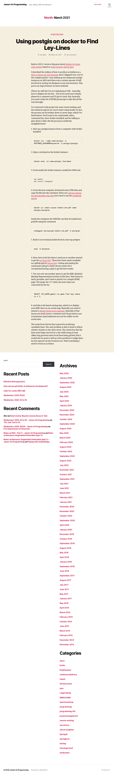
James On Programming (15, 4)
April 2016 (64, 608)
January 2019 (66, 562)
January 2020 (66, 530)
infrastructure (66, 684)
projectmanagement (69, 716)
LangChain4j (65, 693)
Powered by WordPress (39, 770)
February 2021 (66, 497)
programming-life (67, 711)
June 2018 (64, 571)
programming (66, 707)
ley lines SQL (45, 260)
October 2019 (66, 539)
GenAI (62, 679)
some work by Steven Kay (62, 67)
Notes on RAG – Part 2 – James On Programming (24, 433)
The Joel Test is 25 (12, 422)
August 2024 (65, 428)
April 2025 (64, 401)
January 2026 (66, 378)
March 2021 (65, 493)
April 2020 (64, 525)
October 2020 (66, 516)
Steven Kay (52, 263)
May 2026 (64, 373)
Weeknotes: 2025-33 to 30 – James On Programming (27, 420)
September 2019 (67, 543)
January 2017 (66, 598)
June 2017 (64, 589)
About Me (97, 4)
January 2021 (66, 502)
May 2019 (64, 553)
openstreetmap (56, 34)
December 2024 (67, 410)
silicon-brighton (67, 730)
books (62, 665)
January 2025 (66, 405)
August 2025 (65, 387)
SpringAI (64, 734)
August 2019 (65, 548)
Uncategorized (66, 748)
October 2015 (66, 621)
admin (44, 55)
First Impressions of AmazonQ (17, 429)
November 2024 (67, 415)
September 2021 (67, 479)
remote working (67, 720)
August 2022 (65, 461)
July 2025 (64, 392)
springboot (64, 739)
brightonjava (65, 670)
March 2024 (65, 438)
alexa (62, 661)
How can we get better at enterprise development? (26, 386)
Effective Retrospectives (14, 381)
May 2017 (64, 594)
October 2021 (66, 474)
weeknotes (65, 753)
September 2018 (67, 566)
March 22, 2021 (56, 55)
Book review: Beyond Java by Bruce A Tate (28, 416)
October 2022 (66, 451)
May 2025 (64, 396)
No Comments (71, 55)
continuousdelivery (68, 674)
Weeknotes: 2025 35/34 (14, 395)
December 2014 (67, 640)
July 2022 (64, 465)
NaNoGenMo (65, 697)
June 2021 (64, 488)
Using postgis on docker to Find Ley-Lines (57, 44)
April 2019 (64, 557)
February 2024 (66, 442)
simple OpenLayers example (52, 311)
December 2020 (67, 507)
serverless (64, 725)
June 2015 (64, 626)
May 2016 (64, 603)
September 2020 (67, 520)
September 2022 (67, 456)
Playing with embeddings (38, 442)
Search (6, 360)
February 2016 (66, 617)
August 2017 (65, 580)
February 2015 (66, 635)
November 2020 (67, 511)
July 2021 (64, 484)
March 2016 (65, 612)
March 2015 (65, 631)
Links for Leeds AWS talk (14, 391)
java (61, 688)
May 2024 (64, 433)
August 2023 (65, 447)
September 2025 (67, 382)
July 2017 (64, 585)
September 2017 (67, 576)
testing (63, 743)
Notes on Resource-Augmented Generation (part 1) (28, 434)
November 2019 (67, 534)
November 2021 (67, 470)
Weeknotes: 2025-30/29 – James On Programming (26, 426)
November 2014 (67, 644)
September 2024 (67, 424)
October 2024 (66, 419)
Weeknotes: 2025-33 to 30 (15, 400)
